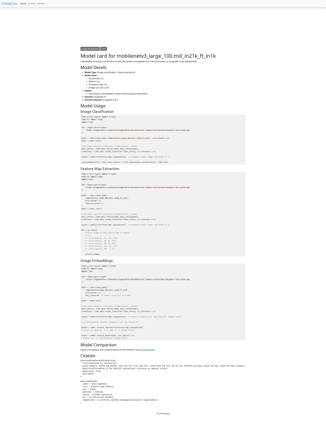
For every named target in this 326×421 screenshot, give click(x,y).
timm (103, 49)
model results (147, 349)
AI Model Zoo (9, 3)
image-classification (90, 49)
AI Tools (32, 3)
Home (23, 3)
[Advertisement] (76, 27)
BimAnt (41, 3)
